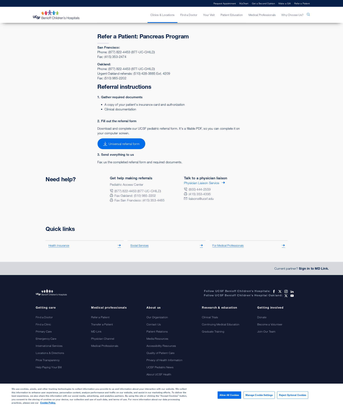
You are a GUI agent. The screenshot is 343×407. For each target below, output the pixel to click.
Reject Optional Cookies (292, 394)
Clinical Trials (210, 317)
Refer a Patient (302, 3)
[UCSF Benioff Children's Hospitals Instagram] (286, 291)
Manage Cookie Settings (259, 394)
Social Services (139, 245)
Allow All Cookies (229, 394)
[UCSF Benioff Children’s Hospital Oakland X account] (286, 296)
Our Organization (157, 317)
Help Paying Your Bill (49, 367)
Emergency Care (46, 338)
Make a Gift (285, 3)
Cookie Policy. (48, 402)
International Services (49, 345)
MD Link (96, 331)
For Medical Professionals (228, 245)
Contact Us (153, 324)
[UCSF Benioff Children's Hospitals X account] (280, 291)
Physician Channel (102, 338)
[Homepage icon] (60, 15)
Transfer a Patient (102, 324)
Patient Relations (157, 331)
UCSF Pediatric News (159, 367)
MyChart (243, 3)
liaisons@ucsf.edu (201, 199)
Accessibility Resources (161, 345)
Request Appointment (224, 3)
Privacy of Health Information (164, 360)
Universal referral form (124, 144)
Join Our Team (266, 331)
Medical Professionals (104, 345)
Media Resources (157, 338)
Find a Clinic (43, 324)
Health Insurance (58, 245)
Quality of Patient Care (160, 352)
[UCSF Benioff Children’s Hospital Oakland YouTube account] (292, 296)
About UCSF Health (158, 374)
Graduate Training (213, 331)
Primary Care (44, 331)
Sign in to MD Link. (314, 268)
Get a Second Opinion (263, 3)
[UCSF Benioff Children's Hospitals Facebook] (273, 291)
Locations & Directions (50, 352)
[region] (171, 395)
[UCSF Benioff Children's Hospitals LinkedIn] (292, 291)
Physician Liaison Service (201, 183)
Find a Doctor (44, 317)
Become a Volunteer (269, 324)
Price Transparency (48, 360)
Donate (261, 317)
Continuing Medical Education (221, 324)
